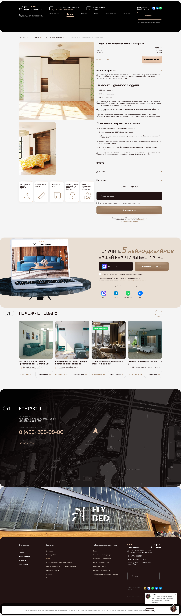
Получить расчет (152, 59)
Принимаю (150, 610)
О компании (54, 14)
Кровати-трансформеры (102, 555)
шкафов (120, 147)
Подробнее (43, 374)
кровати (99, 103)
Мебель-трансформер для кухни (105, 574)
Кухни (95, 551)
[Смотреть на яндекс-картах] (114, 440)
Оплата (49, 574)
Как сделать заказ (53, 570)
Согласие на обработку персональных (61, 566)
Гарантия (49, 578)
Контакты (127, 14)
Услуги (84, 14)
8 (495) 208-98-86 (64, 9)
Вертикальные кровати (102, 559)
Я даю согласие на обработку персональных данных (120, 203)
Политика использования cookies (134, 610)
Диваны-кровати (99, 566)
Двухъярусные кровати (102, 562)
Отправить (128, 210)
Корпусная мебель (54, 37)
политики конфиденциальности (133, 220)
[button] (144, 313)
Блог (96, 14)
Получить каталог (150, 266)
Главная (22, 37)
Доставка (49, 551)
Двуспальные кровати (101, 570)
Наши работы (110, 14)
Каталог (70, 14)
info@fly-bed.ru (27, 443)
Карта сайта (23, 564)
